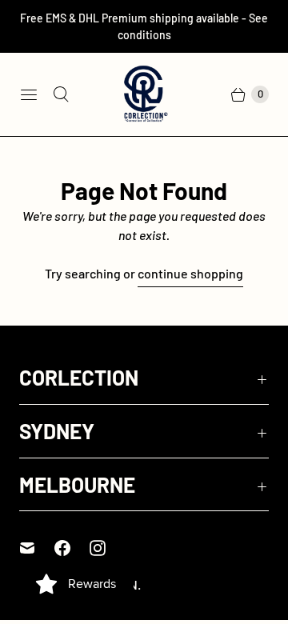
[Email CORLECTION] (36, 548)
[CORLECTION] (144, 94)
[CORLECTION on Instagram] (107, 548)
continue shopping (190, 273)
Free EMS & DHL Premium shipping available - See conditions (144, 26)
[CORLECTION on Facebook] (72, 548)
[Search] (61, 94)
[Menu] (29, 94)
